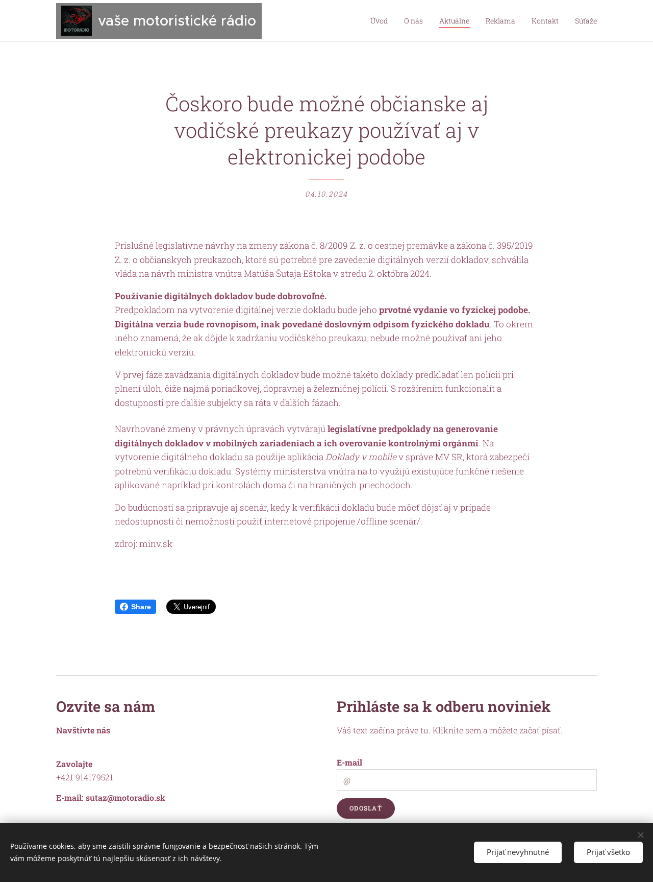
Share (141, 607)
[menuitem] (382, 21)
